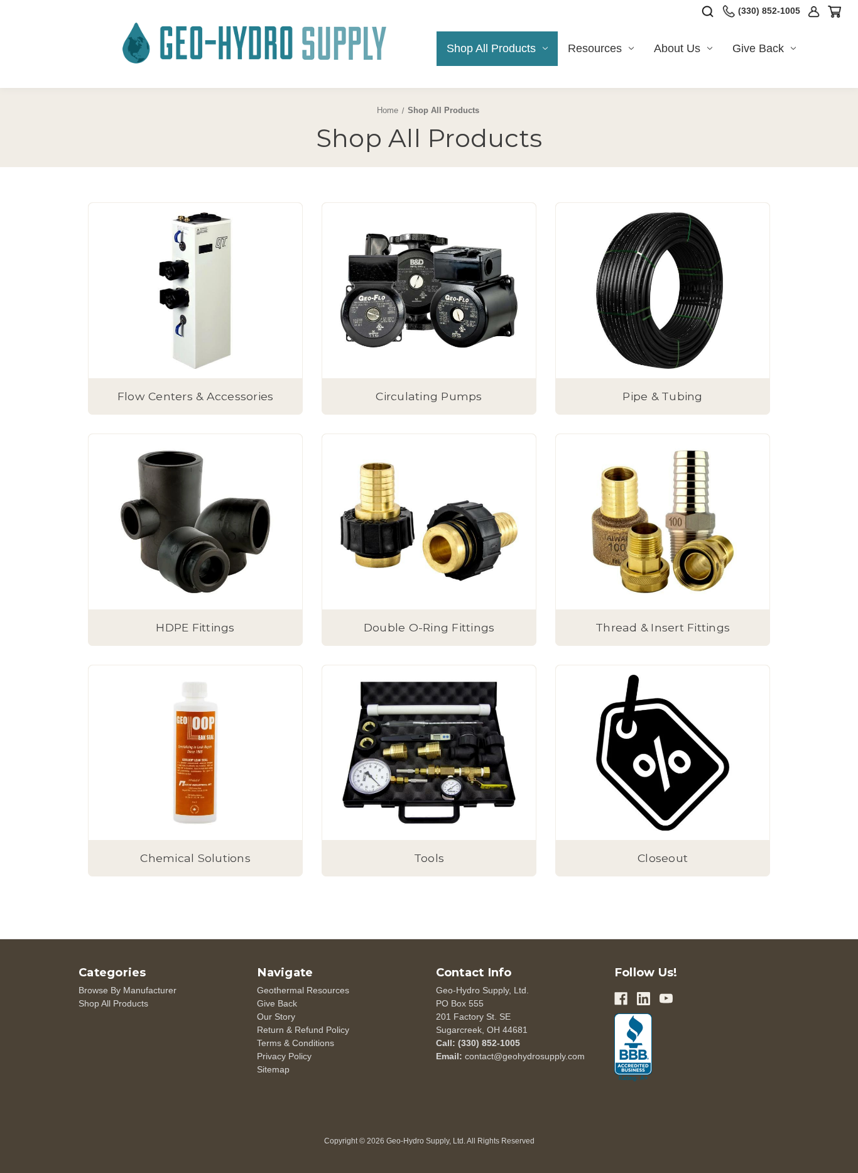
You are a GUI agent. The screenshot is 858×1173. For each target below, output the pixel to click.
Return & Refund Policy (303, 1030)
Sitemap (273, 1069)
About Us (677, 48)
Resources (595, 48)
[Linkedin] (643, 998)
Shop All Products (491, 48)
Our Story (276, 1017)
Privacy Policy (284, 1056)
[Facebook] (620, 998)
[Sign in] (813, 11)
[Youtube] (666, 998)
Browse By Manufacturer (127, 990)
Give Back (758, 48)
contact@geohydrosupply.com (525, 1056)
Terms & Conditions (295, 1043)
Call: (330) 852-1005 (478, 1043)
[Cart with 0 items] (834, 11)
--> (254, 38)
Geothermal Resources (303, 990)
